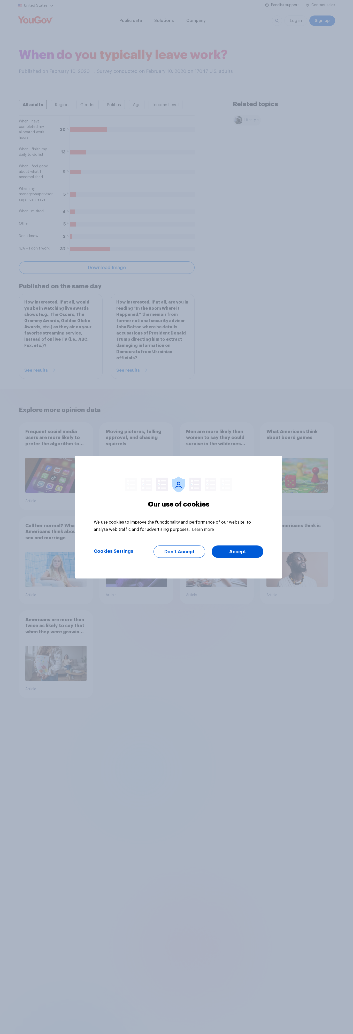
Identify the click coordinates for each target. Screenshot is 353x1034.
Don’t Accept (179, 551)
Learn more (203, 529)
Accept (237, 551)
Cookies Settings (113, 551)
